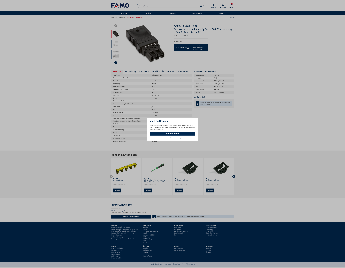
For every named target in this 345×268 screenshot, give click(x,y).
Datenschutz (173, 138)
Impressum (182, 138)
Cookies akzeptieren (172, 133)
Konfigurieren (164, 138)
